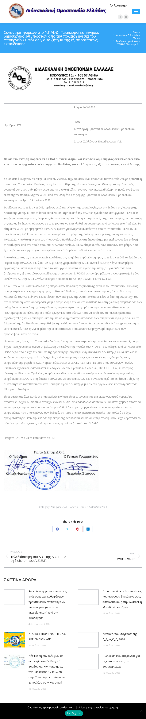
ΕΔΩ (18, 438)
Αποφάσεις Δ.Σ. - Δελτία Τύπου (68, 507)
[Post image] (14, 597)
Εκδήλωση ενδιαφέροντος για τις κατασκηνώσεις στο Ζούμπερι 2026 (121, 661)
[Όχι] (141, 711)
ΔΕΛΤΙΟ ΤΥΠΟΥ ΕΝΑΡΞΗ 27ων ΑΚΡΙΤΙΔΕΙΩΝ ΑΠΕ (47, 636)
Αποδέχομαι (74, 713)
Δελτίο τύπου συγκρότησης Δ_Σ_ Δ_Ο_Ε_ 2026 (119, 636)
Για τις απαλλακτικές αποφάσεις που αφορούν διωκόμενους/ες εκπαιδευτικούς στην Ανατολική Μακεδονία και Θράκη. (122, 599)
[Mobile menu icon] (136, 11)
